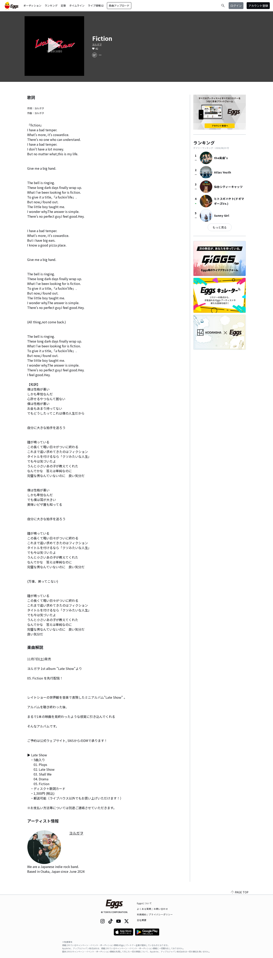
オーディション (32, 5)
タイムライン (77, 5)
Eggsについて (144, 903)
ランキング (51, 5)
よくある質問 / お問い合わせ (152, 908)
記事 (63, 5)
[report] (100, 55)
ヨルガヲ (97, 44)
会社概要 (141, 920)
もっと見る (220, 227)
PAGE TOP (241, 892)
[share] (94, 55)
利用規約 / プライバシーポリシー (155, 914)
